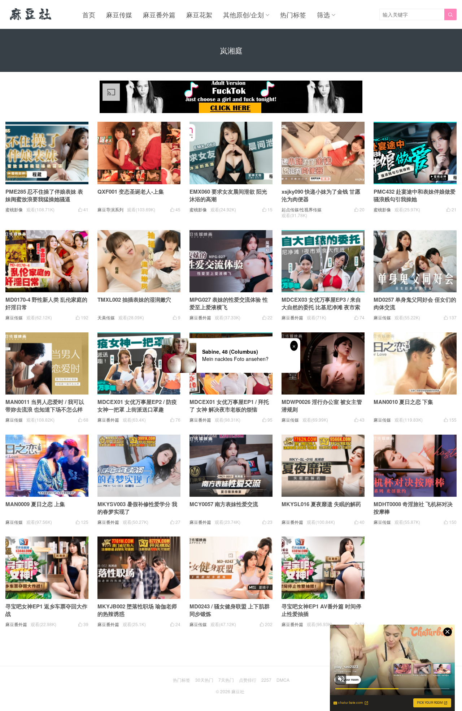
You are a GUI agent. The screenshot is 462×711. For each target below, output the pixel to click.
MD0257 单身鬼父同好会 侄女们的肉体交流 (415, 303)
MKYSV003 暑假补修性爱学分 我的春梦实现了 (137, 508)
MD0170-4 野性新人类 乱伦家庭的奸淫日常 (46, 303)
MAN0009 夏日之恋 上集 (35, 504)
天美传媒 (106, 317)
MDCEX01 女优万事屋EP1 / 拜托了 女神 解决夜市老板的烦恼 (229, 405)
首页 (88, 14)
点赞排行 (247, 680)
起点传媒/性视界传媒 (302, 209)
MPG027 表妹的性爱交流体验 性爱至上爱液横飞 (228, 303)
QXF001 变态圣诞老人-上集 (130, 191)
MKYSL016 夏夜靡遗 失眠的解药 (321, 504)
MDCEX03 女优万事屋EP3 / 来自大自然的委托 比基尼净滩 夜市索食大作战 (321, 307)
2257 (266, 680)
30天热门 (204, 680)
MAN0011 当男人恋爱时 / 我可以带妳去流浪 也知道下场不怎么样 (44, 405)
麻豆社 (237, 691)
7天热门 (226, 680)
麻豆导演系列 (110, 209)
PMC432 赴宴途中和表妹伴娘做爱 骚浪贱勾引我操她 (415, 195)
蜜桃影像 (14, 209)
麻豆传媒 (119, 14)
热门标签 (293, 14)
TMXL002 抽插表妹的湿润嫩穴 (134, 299)
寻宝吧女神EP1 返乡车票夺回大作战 (46, 610)
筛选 (323, 14)
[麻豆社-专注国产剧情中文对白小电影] (31, 14)
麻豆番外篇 (159, 14)
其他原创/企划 (243, 14)
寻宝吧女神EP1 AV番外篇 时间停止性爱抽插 (321, 610)
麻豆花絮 (199, 14)
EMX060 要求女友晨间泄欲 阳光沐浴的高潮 (228, 195)
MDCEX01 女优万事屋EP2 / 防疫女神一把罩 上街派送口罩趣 (137, 405)
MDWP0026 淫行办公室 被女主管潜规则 (322, 405)
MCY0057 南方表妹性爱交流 (223, 504)
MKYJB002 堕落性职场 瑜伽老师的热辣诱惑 (137, 610)
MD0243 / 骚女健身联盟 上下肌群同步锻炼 (229, 610)
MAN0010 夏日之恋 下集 (403, 402)
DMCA (282, 680)
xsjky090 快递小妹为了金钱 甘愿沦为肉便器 (321, 195)
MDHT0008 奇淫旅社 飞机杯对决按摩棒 (413, 508)
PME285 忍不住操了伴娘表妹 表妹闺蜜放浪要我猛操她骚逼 (44, 195)
